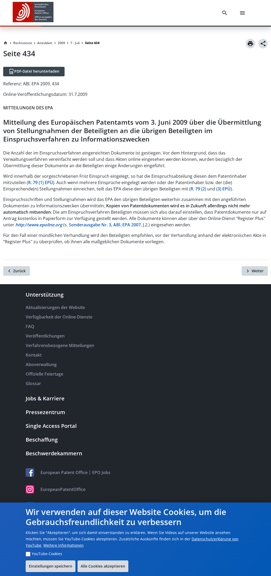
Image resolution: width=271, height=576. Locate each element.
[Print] (250, 43)
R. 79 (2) (198, 189)
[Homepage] (5, 43)
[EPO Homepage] (33, 13)
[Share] (263, 43)
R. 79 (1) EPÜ (40, 182)
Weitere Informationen (63, 545)
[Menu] (243, 13)
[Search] (226, 13)
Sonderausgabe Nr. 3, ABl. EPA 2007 (105, 225)
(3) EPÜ (223, 189)
